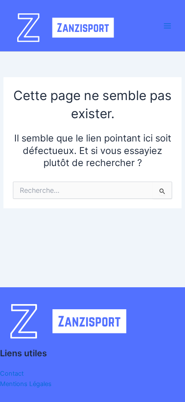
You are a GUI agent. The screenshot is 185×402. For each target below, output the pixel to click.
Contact (12, 373)
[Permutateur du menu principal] (167, 26)
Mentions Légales (26, 384)
